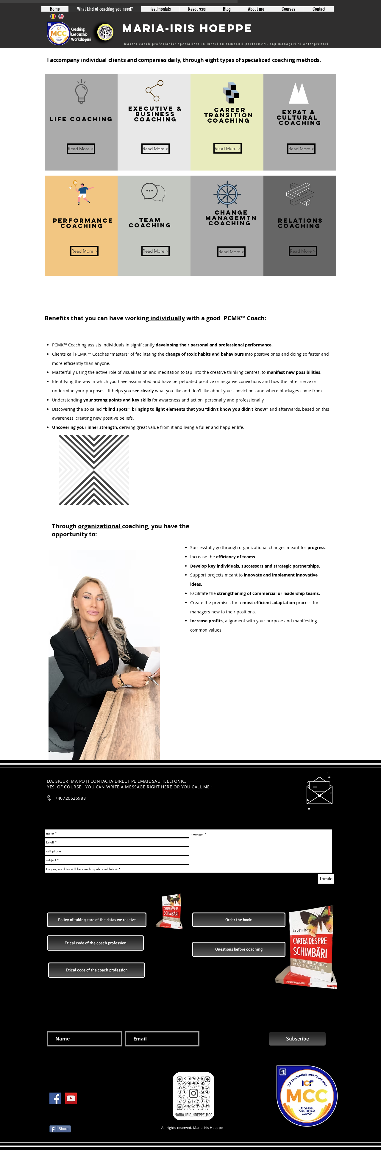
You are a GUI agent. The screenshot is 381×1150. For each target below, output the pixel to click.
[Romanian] (53, 16)
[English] (61, 16)
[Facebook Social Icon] (55, 1098)
